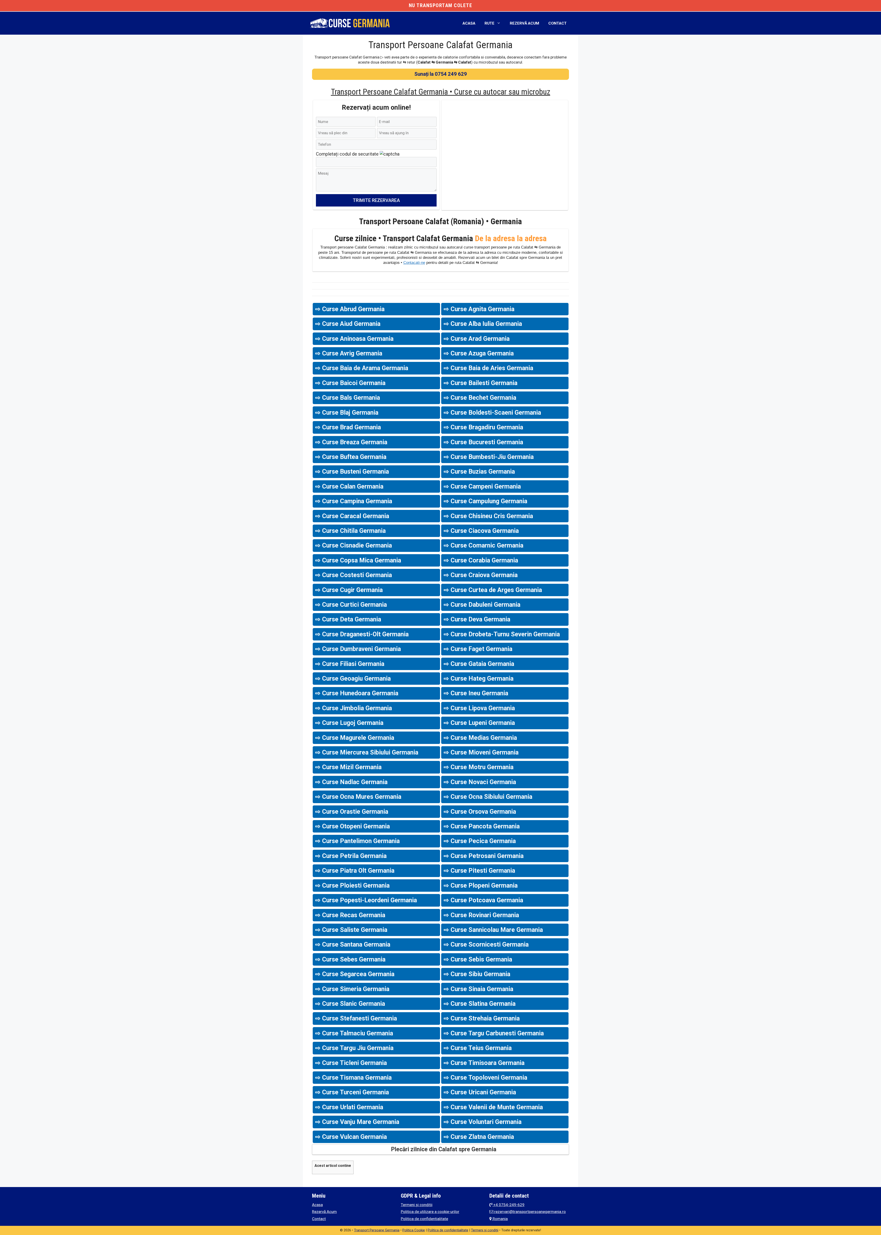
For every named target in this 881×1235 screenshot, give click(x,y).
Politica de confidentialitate (424, 1218)
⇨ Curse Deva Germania (477, 619)
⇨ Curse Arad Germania (477, 338)
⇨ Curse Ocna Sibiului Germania (488, 796)
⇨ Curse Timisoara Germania (484, 1063)
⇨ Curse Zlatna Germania (479, 1136)
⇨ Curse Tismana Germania (353, 1077)
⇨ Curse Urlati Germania (349, 1107)
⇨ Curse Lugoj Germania (349, 722)
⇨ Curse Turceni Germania (352, 1092)
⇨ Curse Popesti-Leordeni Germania (366, 900)
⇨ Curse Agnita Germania (479, 309)
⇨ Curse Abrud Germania (350, 309)
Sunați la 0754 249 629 (440, 74)
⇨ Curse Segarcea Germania (354, 974)
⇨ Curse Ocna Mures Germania (358, 796)
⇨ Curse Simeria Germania (352, 989)
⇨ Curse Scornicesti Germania (486, 944)
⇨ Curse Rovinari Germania (481, 915)
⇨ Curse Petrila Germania (351, 856)
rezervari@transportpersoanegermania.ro (529, 1211)
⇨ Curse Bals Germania (347, 397)
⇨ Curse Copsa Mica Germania (358, 560)
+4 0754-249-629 (508, 1204)
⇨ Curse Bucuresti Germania (483, 442)
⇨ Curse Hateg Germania (478, 678)
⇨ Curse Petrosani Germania (484, 856)
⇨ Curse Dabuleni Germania (482, 604)
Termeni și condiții (484, 1230)
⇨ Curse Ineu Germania (476, 693)
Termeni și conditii (416, 1204)
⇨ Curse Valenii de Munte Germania (493, 1107)
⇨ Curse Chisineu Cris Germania (488, 516)
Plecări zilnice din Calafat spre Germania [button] (443, 1149)
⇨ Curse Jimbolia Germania (353, 708)
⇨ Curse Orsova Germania (480, 811)
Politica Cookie (413, 1230)
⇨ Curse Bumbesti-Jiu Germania (489, 457)
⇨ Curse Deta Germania (348, 619)
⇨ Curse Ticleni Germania (351, 1063)
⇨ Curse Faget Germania (478, 649)
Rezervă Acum (524, 23)
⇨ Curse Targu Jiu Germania (354, 1048)
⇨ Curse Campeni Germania (482, 486)
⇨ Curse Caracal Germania (352, 516)
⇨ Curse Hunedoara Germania (356, 693)
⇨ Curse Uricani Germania (480, 1092)
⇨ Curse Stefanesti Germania (356, 1018)
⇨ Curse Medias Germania (480, 737)
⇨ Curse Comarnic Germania (483, 545)
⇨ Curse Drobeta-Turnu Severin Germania (502, 634)
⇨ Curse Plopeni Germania (481, 885)
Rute (489, 23)
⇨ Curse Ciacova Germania (481, 530)
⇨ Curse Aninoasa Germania (354, 338)
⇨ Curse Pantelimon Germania (357, 841)
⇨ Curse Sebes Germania (350, 959)
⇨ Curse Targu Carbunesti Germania (494, 1033)
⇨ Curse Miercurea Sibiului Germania (366, 752)
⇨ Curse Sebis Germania (478, 959)
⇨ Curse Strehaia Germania (482, 1018)
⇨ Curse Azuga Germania (479, 353)
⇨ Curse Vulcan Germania (351, 1136)
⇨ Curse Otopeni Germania (352, 826)
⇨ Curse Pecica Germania (480, 841)
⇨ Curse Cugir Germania (349, 590)
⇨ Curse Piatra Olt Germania (354, 870)
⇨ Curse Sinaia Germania (478, 989)
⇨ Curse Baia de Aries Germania (488, 368)
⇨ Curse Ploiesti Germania (352, 885)
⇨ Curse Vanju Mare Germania (357, 1122)
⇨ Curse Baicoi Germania (350, 383)
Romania (500, 1218)
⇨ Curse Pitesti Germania (479, 870)
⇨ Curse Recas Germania (350, 915)
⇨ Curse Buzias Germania (479, 471)
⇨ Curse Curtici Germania (351, 604)
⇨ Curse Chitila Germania (350, 530)
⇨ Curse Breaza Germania (351, 442)
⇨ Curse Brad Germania (348, 427)
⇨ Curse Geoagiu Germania (353, 678)
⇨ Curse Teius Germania (478, 1048)
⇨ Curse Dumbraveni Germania (358, 649)
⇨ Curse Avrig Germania (348, 353)
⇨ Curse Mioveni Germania (481, 752)
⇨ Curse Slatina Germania (480, 1003)
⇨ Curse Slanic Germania (350, 1003)
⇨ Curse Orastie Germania (351, 811)
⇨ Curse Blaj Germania (346, 412)
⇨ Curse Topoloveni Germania (485, 1077)
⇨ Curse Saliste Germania (351, 929)
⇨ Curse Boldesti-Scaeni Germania (492, 412)
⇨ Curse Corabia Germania (481, 560)
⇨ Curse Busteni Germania (352, 471)
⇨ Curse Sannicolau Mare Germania (493, 929)
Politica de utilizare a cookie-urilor (430, 1211)
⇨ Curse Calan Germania (349, 486)
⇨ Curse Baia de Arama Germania (361, 368)
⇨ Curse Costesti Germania (353, 575)
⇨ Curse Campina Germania (353, 501)
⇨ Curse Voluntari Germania (482, 1122)
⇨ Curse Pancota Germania (482, 826)
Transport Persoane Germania (376, 1230)
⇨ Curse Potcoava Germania (483, 900)
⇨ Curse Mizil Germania (348, 767)
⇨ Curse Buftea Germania (350, 457)
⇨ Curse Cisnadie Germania (353, 545)
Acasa (469, 23)
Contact (557, 23)
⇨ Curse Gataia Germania (479, 664)
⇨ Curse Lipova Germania (479, 708)
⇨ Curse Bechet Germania (480, 397)
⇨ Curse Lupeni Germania (479, 722)
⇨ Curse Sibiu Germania (477, 974)
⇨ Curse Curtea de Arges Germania (493, 590)
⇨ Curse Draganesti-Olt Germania (362, 634)
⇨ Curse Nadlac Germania (351, 782)
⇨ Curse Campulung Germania (485, 501)
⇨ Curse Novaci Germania (480, 782)
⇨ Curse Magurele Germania (354, 737)
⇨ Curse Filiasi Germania (349, 664)
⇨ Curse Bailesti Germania (480, 383)
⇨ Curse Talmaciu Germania (354, 1033)
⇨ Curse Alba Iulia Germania (483, 323)
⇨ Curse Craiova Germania (481, 575)
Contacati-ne (414, 262)
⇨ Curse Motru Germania (478, 767)
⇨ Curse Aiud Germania (347, 323)
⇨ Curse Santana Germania (352, 944)
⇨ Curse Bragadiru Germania (483, 427)
